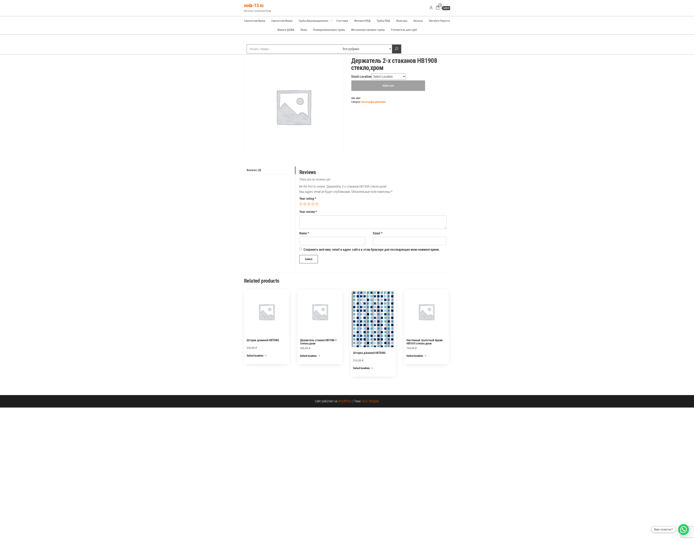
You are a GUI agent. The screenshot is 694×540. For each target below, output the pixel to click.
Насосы (418, 20)
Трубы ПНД (383, 20)
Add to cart (388, 85)
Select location (255, 355)
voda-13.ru (254, 5)
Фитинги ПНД (362, 20)
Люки (303, 29)
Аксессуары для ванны (373, 101)
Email (377, 233)
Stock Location (361, 76)
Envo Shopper (370, 401)
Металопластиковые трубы (368, 29)
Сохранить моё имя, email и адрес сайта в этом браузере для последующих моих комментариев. (371, 249)
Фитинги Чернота (439, 20)
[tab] (269, 170)
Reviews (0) (254, 170)
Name (304, 233)
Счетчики (342, 20)
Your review (308, 212)
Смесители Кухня (254, 20)
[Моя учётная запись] (431, 7)
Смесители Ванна (281, 20)
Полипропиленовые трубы (329, 29)
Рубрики (257, 40)
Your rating (307, 198)
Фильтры (401, 20)
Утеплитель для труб (404, 29)
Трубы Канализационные (313, 20)
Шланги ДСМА (285, 29)
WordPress (345, 401)
